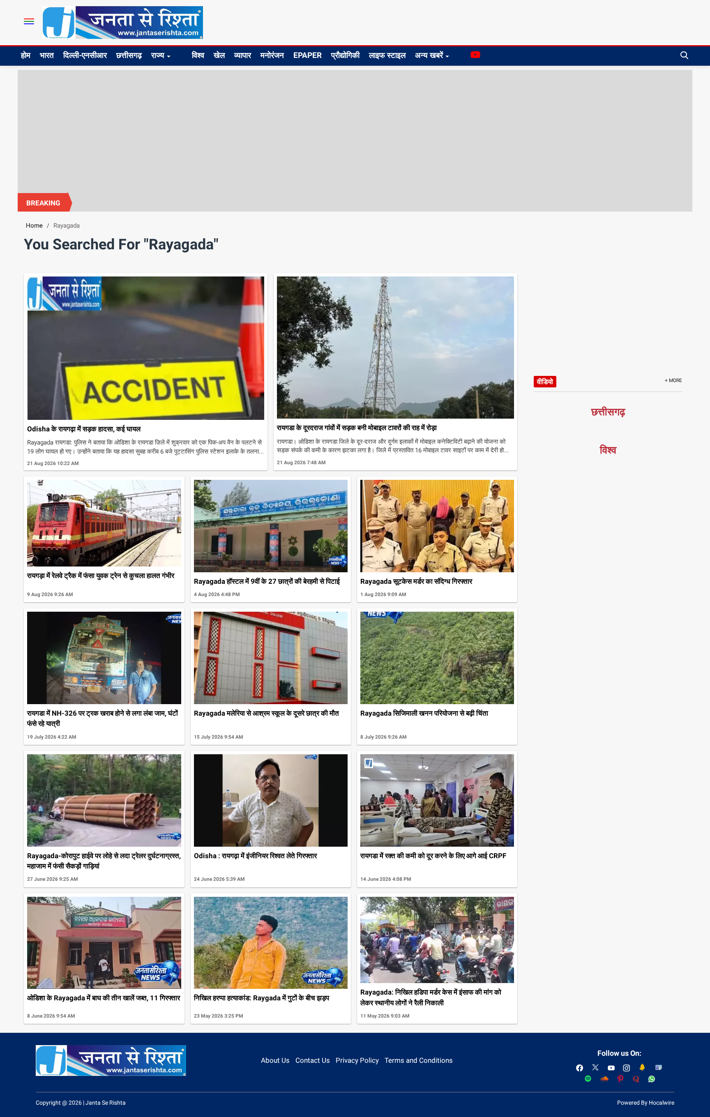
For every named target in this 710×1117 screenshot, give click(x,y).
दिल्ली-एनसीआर (85, 55)
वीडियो (545, 382)
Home (34, 225)
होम (25, 55)
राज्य (157, 55)
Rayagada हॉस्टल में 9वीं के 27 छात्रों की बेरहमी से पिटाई (267, 581)
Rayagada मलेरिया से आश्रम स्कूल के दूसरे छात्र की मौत (266, 713)
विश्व (198, 55)
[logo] (122, 22)
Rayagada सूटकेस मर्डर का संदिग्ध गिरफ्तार (416, 581)
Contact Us (312, 1060)
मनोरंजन (272, 55)
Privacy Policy (357, 1060)
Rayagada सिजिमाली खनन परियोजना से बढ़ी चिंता (424, 713)
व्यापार (242, 55)
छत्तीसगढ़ (129, 55)
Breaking (43, 203)
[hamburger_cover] (29, 21)
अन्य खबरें (429, 55)
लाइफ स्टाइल (387, 55)
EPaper (307, 55)
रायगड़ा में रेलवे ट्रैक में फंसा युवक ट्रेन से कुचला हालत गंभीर (100, 575)
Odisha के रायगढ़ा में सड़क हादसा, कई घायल (84, 429)
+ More (673, 380)
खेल (219, 55)
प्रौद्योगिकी (345, 55)
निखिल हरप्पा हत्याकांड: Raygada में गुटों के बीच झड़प (261, 998)
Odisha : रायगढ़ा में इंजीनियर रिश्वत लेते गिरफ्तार (255, 856)
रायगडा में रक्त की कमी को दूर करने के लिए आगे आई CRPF (433, 856)
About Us (275, 1060)
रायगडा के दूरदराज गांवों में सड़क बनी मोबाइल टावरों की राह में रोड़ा (357, 428)
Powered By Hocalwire (645, 1102)
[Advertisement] (355, 131)
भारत (47, 55)
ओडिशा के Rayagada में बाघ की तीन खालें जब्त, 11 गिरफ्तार (103, 998)
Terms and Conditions (419, 1060)
